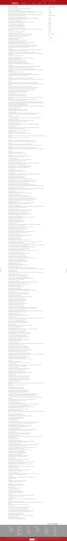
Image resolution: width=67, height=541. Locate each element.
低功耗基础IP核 (29, 532)
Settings (36, 539)
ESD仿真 (50, 17)
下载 (45, 529)
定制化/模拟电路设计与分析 (11, 529)
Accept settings (32, 539)
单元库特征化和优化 (11, 531)
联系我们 (55, 530)
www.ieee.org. (29, 8)
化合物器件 (50, 13)
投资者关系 (55, 535)
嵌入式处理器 (19, 534)
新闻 (54, 532)
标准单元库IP (19, 529)
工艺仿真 (50, 31)
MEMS (49, 21)
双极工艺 (50, 9)
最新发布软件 (47, 530)
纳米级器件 (50, 23)
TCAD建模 (37, 529)
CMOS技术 (50, 11)
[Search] (53, 3)
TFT (49, 40)
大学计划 (55, 534)
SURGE (55, 529)
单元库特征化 (38, 531)
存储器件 (50, 19)
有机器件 (50, 27)
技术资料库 (46, 532)
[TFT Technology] (0, 270)
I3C (17, 532)
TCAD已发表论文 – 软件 (52, 7)
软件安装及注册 (47, 531)
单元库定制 (37, 530)
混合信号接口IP (19, 527)
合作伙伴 (55, 533)
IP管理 (18, 535)
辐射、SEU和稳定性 (51, 33)
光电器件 (50, 25)
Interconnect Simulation (52, 15)
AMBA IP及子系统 (19, 533)
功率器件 (50, 29)
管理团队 (55, 531)
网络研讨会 (46, 533)
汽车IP (18, 528)
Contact (56, 523)
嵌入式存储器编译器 (19, 531)
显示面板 (28, 529)
